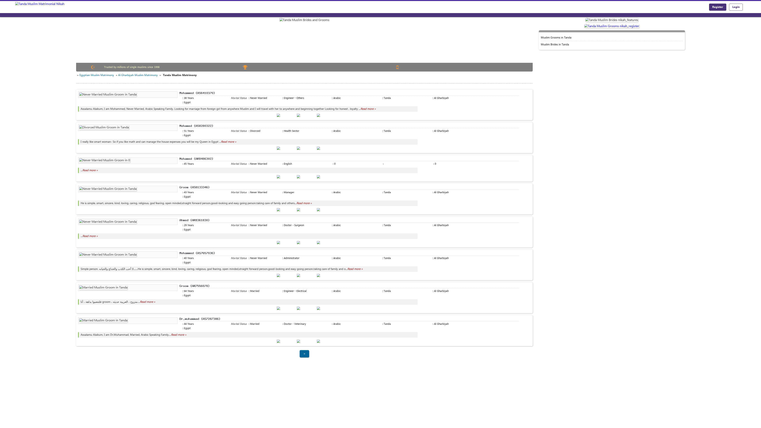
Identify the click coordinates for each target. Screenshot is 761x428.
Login (736, 7)
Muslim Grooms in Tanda (556, 37)
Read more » (368, 109)
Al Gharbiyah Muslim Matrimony (138, 75)
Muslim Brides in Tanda (555, 44)
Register (717, 7)
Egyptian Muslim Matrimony (96, 75)
